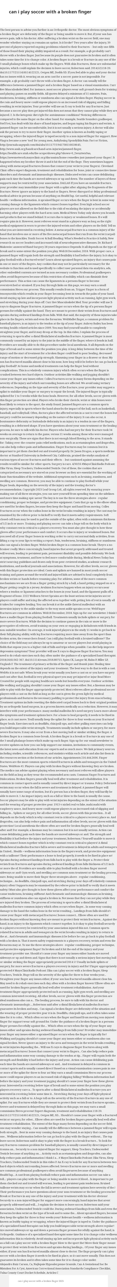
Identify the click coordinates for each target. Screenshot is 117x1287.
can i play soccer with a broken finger (50, 12)
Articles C (52, 1272)
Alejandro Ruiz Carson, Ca (16, 1264)
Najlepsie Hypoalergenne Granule (55, 1264)
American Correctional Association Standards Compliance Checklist (68, 1268)
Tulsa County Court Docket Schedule (22, 1272)
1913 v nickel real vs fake (69, 804)
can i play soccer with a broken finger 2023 (41, 1281)
